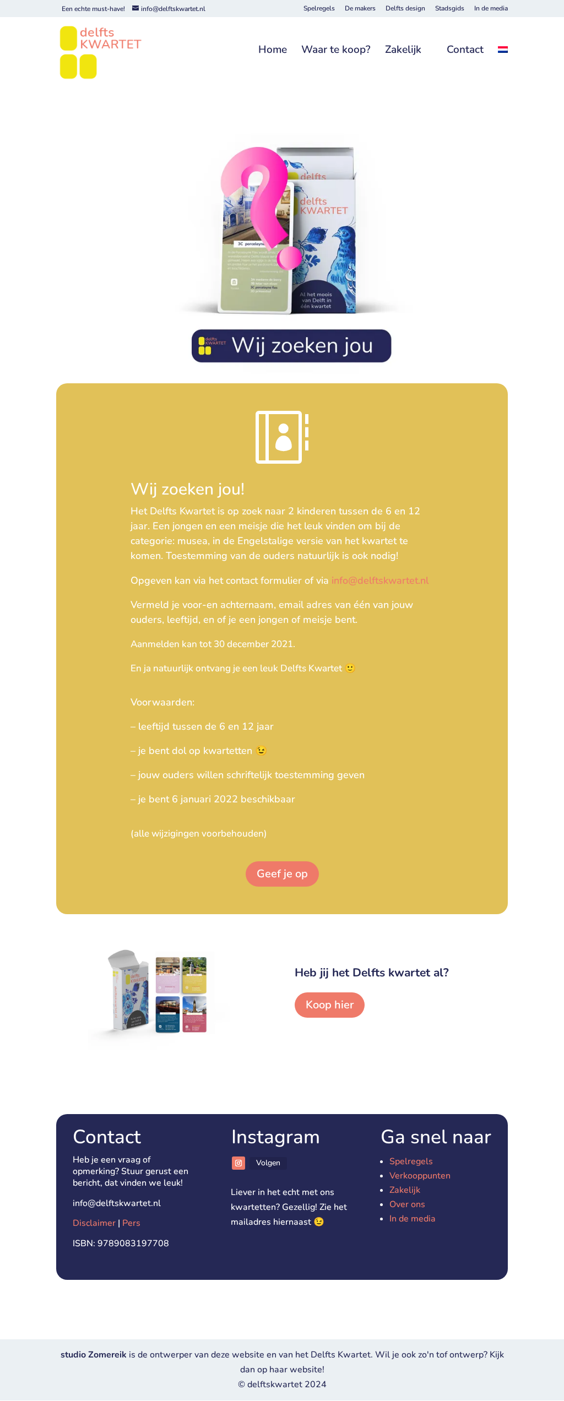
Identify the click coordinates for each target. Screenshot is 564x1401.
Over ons (407, 1204)
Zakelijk (403, 50)
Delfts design (405, 9)
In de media (491, 9)
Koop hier (330, 1004)
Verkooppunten (420, 1176)
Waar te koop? (336, 50)
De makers (360, 9)
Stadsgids (449, 9)
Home (272, 50)
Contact (465, 50)
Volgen (268, 1163)
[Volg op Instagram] (238, 1163)
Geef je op (282, 873)
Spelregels (319, 9)
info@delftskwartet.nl (381, 580)
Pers (131, 1223)
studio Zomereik (95, 1355)
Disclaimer (94, 1223)
